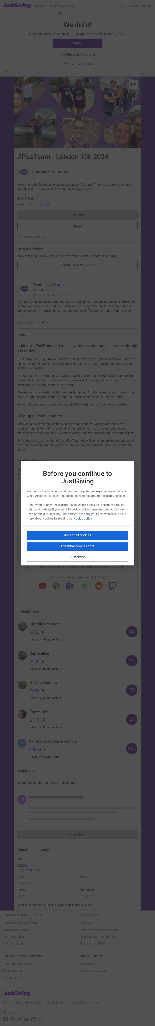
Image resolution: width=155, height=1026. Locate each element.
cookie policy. (83, 518)
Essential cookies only (77, 546)
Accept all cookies (77, 535)
